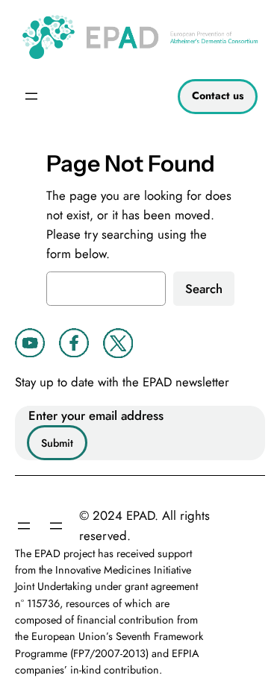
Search (204, 289)
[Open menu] (31, 96)
